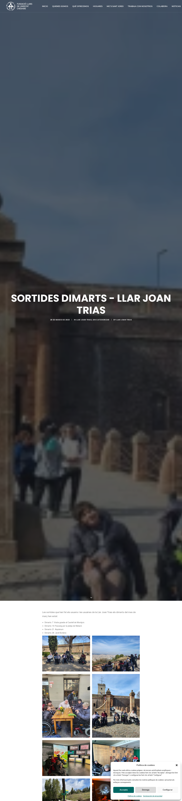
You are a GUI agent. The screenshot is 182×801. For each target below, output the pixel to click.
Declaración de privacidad (152, 796)
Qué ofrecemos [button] (80, 6)
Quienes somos (60, 6)
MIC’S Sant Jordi (115, 6)
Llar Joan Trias (84, 320)
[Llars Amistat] (19, 6)
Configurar (168, 790)
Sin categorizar (101, 320)
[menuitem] (45, 6)
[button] (176, 765)
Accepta (124, 790)
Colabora (162, 6)
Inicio (45, 6)
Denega (145, 790)
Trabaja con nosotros (140, 6)
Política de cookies (135, 796)
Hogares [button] (97, 6)
